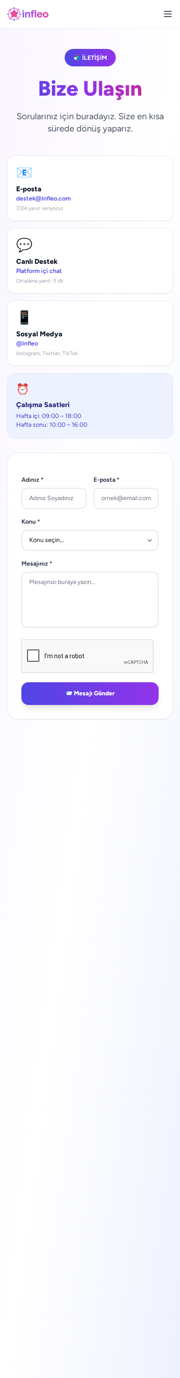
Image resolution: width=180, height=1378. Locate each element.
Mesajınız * (36, 563)
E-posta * (106, 480)
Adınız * (32, 480)
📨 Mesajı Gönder (90, 693)
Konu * (30, 521)
